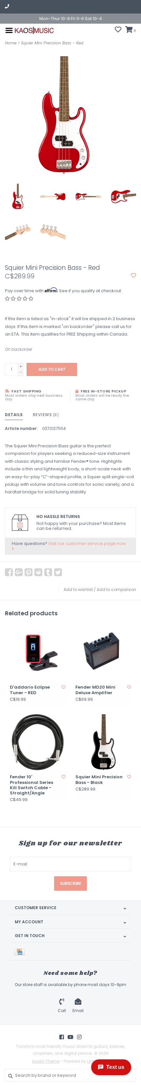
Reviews (46, 414)
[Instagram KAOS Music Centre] (79, 1037)
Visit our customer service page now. (87, 543)
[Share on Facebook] (9, 572)
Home (10, 43)
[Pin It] (28, 572)
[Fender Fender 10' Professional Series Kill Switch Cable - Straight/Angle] (38, 742)
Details (14, 414)
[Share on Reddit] (38, 572)
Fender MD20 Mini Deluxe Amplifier (95, 690)
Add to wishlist (78, 589)
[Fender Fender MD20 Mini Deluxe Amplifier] (103, 652)
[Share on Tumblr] (48, 572)
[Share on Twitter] (58, 572)
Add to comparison (116, 589)
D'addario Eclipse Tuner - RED (30, 690)
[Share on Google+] (19, 572)
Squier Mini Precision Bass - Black (99, 779)
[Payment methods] (20, 951)
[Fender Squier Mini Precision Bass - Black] (103, 742)
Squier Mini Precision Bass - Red (52, 43)
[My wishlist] (118, 30)
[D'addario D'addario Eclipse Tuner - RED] (38, 652)
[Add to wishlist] (133, 276)
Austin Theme (45, 1061)
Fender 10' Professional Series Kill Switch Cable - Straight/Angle (31, 785)
